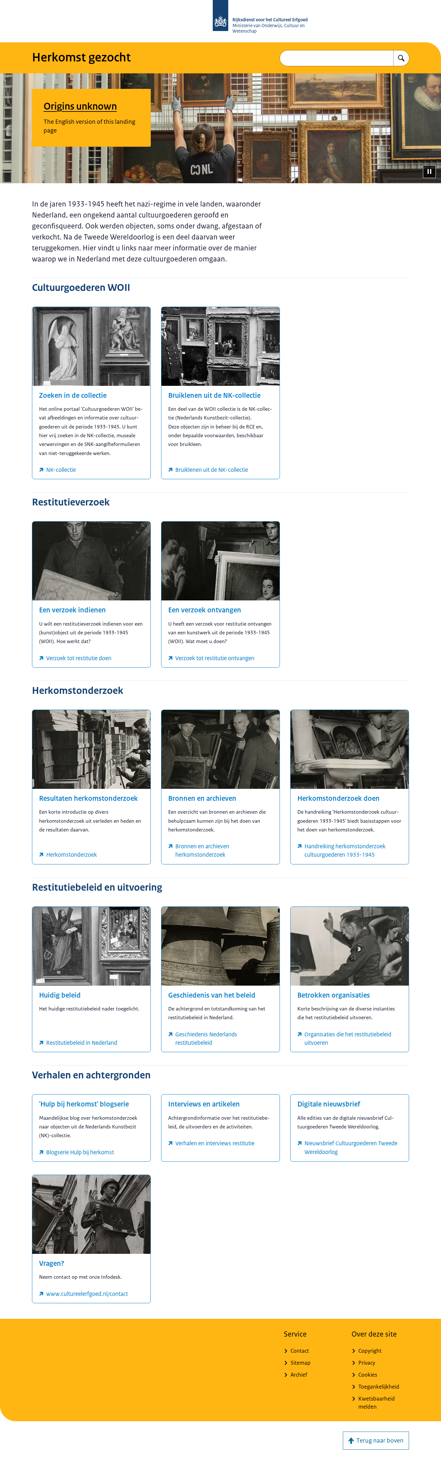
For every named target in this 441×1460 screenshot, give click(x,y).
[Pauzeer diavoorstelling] (429, 171)
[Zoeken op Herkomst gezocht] (401, 58)
